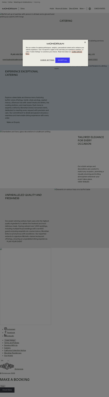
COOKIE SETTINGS (47, 60)
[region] (55, 53)
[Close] (85, 42)
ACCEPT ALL (62, 60)
